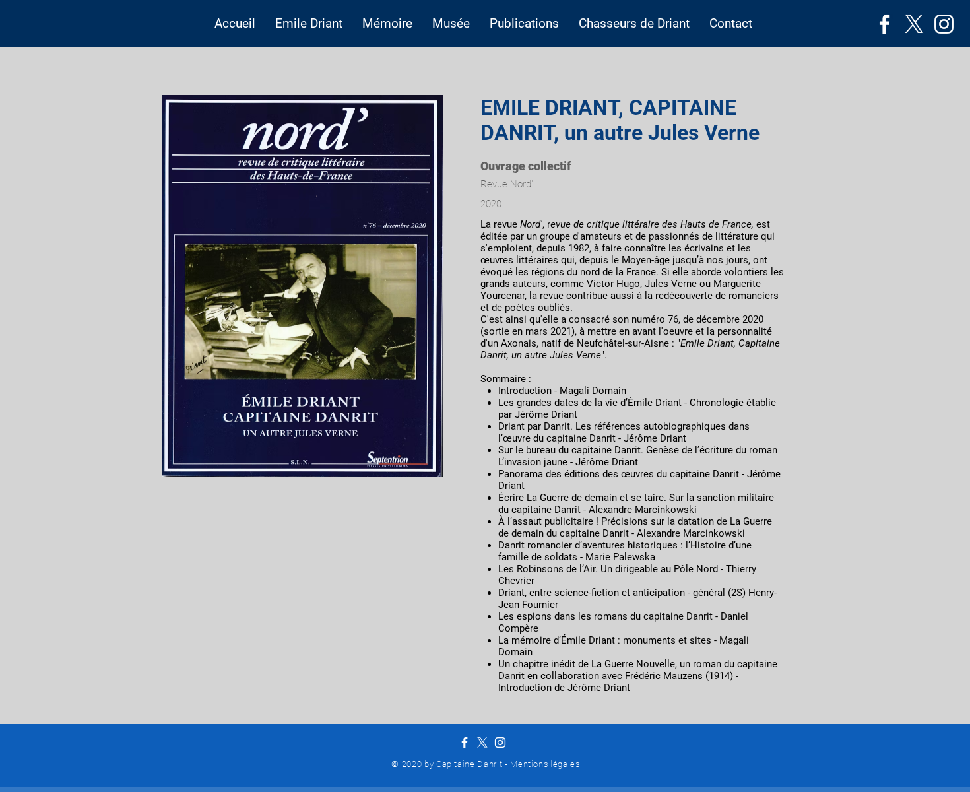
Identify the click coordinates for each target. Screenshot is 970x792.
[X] (914, 24)
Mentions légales (544, 764)
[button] (308, 23)
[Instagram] (944, 24)
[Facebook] (884, 24)
